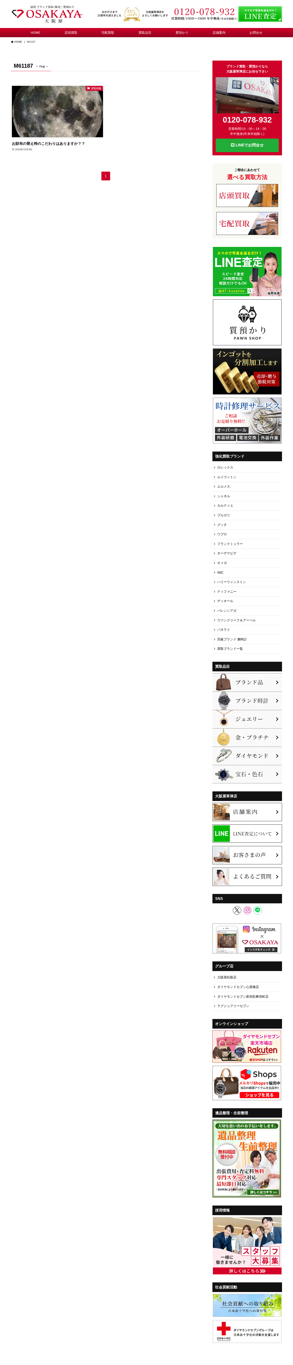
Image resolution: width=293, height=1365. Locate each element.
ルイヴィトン (226, 477)
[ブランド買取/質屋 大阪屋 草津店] (47, 14)
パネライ (223, 629)
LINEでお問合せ (249, 145)
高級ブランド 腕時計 (232, 639)
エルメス (223, 486)
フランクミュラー (230, 544)
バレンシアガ (226, 610)
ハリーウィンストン (231, 582)
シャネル (223, 496)
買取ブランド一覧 (230, 648)
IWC (220, 572)
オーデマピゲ (226, 553)
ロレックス (225, 467)
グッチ (222, 525)
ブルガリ (223, 515)
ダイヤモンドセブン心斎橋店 (238, 987)
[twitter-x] (237, 910)
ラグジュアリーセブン (233, 1006)
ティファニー (226, 591)
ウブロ (222, 534)
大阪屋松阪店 (226, 977)
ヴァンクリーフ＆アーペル (236, 620)
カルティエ (225, 505)
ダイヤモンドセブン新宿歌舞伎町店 (243, 996)
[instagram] (247, 910)
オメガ (222, 563)
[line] (257, 910)
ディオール (225, 601)
